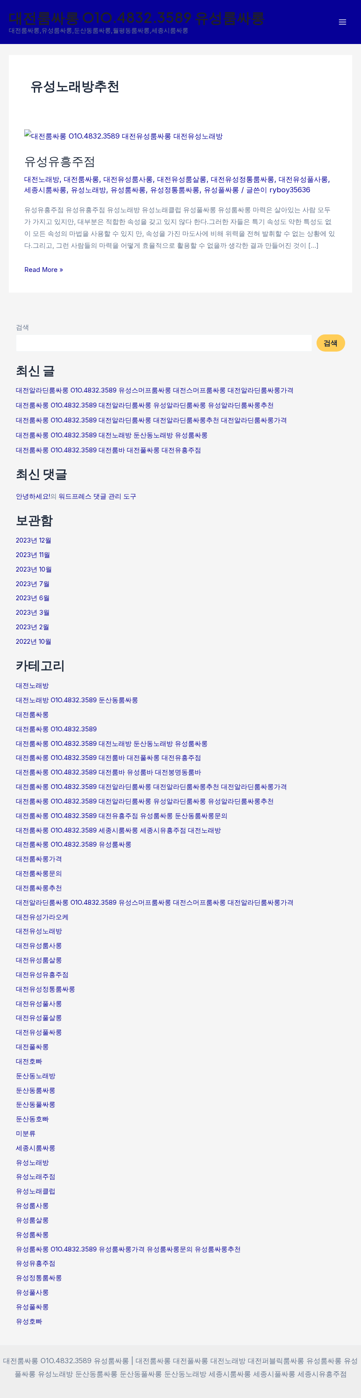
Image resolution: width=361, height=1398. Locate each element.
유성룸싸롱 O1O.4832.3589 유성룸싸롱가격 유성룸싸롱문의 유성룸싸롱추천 (128, 1249)
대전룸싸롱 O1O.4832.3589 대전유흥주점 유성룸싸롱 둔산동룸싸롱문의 (122, 816)
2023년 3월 (33, 612)
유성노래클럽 (35, 1191)
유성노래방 (88, 189)
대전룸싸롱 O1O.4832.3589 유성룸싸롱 (137, 17)
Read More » (43, 269)
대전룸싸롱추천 (39, 888)
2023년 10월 (34, 569)
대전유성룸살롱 (181, 179)
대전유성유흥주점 (42, 975)
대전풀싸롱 (32, 1047)
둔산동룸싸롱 (35, 1090)
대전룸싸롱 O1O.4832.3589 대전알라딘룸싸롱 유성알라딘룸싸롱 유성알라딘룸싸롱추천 (145, 405)
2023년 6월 (33, 598)
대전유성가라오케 (42, 917)
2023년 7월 (33, 584)
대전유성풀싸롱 (39, 1032)
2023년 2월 (32, 627)
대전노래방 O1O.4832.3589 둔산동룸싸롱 (77, 700)
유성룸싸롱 (128, 189)
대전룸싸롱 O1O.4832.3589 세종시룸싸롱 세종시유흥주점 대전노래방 (118, 830)
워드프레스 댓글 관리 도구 (97, 496)
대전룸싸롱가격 (39, 859)
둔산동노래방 (35, 1076)
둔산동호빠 (32, 1119)
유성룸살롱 (32, 1220)
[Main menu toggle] (342, 22)
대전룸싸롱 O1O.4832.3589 (56, 729)
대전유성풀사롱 (303, 179)
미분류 (26, 1133)
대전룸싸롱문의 (39, 873)
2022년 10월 (34, 642)
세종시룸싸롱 (45, 189)
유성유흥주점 (60, 160)
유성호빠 (29, 1321)
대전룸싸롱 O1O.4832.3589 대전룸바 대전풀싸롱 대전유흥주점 (108, 450)
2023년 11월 (33, 555)
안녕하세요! (33, 496)
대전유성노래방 (39, 931)
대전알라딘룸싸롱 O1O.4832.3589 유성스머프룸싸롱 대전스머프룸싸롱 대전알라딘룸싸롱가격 (155, 390)
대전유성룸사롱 (128, 179)
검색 (22, 327)
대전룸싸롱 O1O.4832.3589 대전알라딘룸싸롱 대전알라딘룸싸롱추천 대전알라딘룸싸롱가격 (151, 420)
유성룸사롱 (32, 1206)
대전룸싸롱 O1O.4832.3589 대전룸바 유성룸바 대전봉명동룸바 (108, 772)
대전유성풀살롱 (39, 1018)
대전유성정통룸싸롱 (242, 179)
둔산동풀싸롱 (35, 1104)
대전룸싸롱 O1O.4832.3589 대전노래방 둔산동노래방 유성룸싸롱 (112, 435)
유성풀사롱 (32, 1292)
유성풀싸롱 (221, 189)
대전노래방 (41, 179)
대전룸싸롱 (81, 179)
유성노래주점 (35, 1177)
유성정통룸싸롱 (174, 189)
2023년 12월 (34, 540)
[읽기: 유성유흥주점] (123, 135)
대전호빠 (29, 1061)
